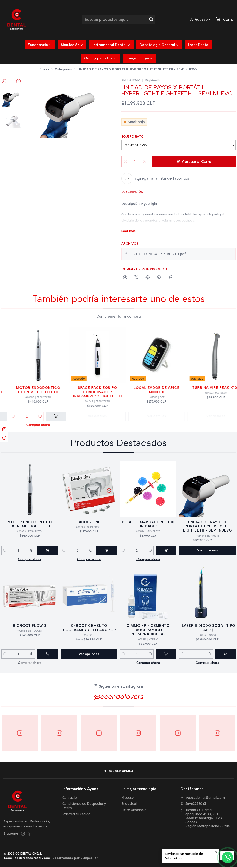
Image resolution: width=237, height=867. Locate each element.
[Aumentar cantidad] (145, 161)
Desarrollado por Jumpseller (75, 858)
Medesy (127, 798)
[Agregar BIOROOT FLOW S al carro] (47, 654)
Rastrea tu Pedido (76, 814)
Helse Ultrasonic (133, 810)
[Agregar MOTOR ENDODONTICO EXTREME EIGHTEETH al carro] (50, 416)
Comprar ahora (32, 425)
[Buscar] (151, 19)
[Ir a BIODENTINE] (89, 489)
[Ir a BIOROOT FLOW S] (29, 593)
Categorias (63, 69)
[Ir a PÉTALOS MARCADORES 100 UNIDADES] (148, 489)
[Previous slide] (6, 82)
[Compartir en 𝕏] (136, 278)
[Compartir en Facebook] (125, 278)
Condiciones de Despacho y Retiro (84, 806)
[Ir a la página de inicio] (17, 19)
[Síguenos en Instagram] (23, 833)
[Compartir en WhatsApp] (147, 278)
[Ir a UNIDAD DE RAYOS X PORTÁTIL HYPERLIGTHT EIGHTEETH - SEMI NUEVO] (207, 489)
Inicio (44, 69)
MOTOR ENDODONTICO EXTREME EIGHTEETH (32, 390)
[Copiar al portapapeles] (170, 278)
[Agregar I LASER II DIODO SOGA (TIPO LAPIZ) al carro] (225, 654)
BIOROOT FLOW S (30, 626)
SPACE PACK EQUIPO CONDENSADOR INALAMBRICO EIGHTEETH (91, 392)
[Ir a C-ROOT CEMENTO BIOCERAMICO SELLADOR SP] (89, 593)
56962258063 (195, 804)
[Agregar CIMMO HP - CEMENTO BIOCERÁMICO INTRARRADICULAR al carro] (166, 654)
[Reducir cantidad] (125, 161)
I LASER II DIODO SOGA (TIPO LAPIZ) (207, 628)
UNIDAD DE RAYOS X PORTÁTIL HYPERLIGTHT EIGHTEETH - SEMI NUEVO (207, 526)
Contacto (69, 798)
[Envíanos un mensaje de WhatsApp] (227, 857)
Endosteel (129, 804)
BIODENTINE (89, 522)
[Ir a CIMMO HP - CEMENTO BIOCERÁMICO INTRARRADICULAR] (148, 593)
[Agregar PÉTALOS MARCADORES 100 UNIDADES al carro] (166, 550)
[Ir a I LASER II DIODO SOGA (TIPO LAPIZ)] (207, 593)
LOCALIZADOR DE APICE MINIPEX (151, 390)
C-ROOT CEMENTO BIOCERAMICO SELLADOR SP (89, 628)
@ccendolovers (118, 696)
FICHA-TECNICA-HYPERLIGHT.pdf (158, 254)
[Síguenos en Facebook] (29, 833)
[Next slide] (16, 82)
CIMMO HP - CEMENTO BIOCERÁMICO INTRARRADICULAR (148, 630)
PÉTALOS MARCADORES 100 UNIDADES (148, 524)
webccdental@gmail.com (205, 798)
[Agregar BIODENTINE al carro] (106, 550)
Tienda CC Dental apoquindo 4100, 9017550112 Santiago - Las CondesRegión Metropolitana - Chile (207, 818)
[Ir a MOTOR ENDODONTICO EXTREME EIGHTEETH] (32, 355)
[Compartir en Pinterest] (159, 278)
